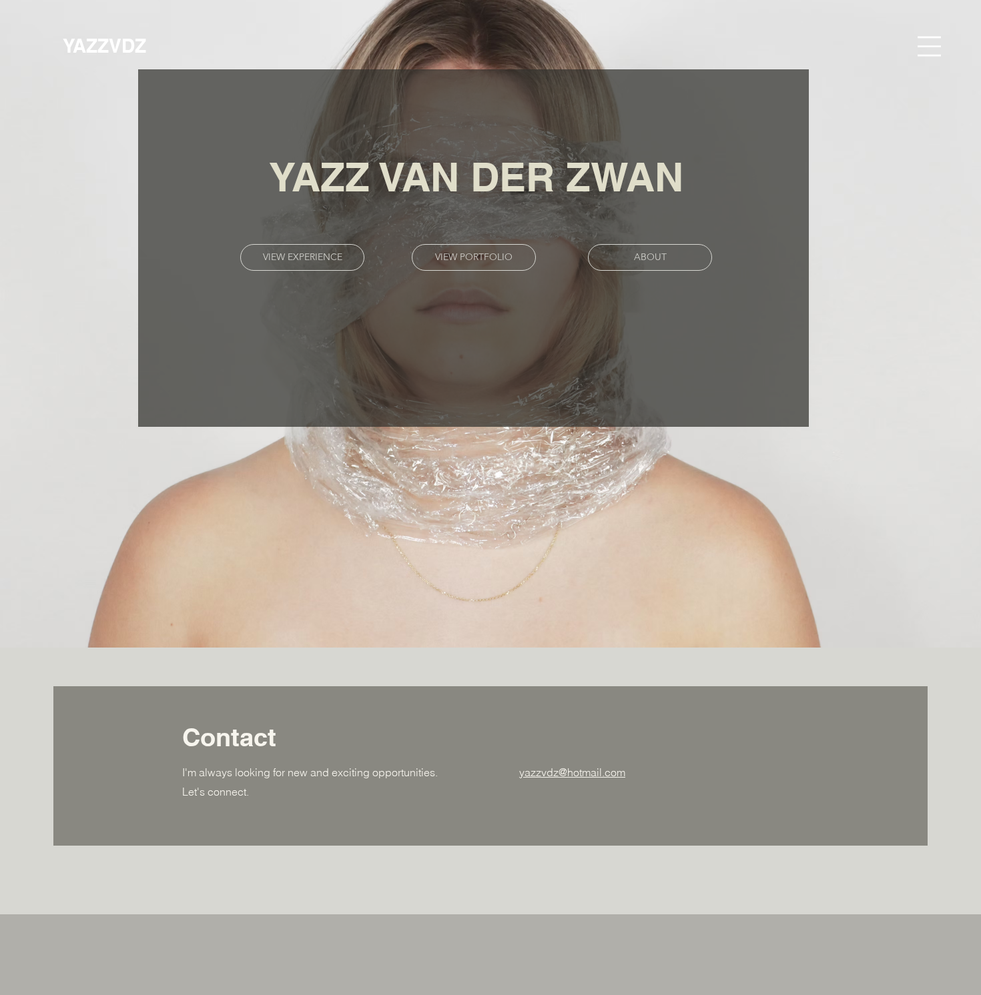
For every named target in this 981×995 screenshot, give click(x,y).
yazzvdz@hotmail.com (572, 772)
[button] (929, 46)
